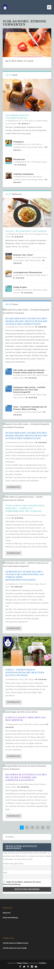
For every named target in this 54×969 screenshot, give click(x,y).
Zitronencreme (19, 159)
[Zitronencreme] (8, 160)
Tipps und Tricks (18, 397)
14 (44, 147)
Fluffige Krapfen (20, 287)
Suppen (44, 395)
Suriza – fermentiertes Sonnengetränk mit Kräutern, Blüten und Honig (25, 672)
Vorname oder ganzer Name (13, 864)
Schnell (7, 237)
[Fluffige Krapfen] (8, 288)
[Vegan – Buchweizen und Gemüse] (27, 212)
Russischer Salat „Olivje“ (23, 255)
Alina (17, 275)
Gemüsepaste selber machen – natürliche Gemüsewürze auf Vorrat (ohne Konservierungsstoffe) (29, 389)
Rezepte (13, 124)
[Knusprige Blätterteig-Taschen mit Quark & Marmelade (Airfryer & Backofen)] (27, 767)
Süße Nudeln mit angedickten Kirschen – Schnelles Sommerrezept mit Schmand (25, 508)
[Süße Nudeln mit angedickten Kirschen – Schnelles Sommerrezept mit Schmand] (8, 371)
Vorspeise (38, 260)
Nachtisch (16, 293)
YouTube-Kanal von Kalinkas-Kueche (15, 943)
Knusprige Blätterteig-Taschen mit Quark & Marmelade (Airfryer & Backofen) (26, 777)
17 (43, 827)
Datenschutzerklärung (10, 917)
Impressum (6, 913)
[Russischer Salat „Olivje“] (8, 256)
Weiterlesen (13, 487)
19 (14, 165)
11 (44, 180)
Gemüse (15, 260)
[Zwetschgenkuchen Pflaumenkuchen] (8, 274)
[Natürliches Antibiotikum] (8, 175)
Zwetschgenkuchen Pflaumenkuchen (27, 272)
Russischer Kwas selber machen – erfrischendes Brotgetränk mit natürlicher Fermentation (27, 321)
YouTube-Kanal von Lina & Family (15, 948)
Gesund (7, 124)
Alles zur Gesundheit (35, 121)
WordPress (42, 963)
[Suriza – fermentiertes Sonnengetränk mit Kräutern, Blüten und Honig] (8, 408)
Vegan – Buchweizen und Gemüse (26, 231)
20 (18, 124)
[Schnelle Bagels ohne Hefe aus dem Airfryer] (27, 712)
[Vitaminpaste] (8, 143)
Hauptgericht (38, 234)
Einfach (45, 121)
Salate (26, 260)
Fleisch (44, 257)
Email (5, 873)
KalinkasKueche (13, 121)
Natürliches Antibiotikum (23, 174)
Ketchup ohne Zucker (19, 61)
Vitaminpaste (18, 142)
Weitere (40, 147)
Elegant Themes (22, 963)
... (37, 827)
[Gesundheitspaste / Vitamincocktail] (27, 95)
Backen (32, 275)
